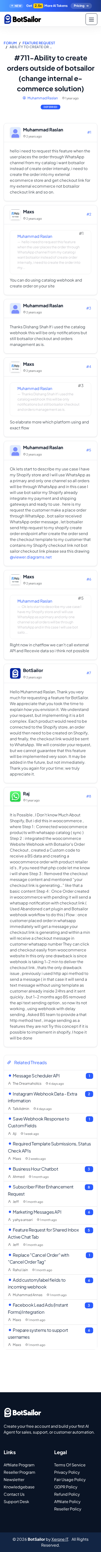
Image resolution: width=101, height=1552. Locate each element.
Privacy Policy (67, 1472)
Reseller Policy (67, 1508)
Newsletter (14, 1479)
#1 (89, 132)
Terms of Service (70, 1464)
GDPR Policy (65, 1486)
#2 (89, 214)
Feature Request (39, 43)
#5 (88, 450)
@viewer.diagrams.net (31, 556)
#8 (88, 796)
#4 (88, 366)
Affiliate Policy (67, 1501)
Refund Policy (67, 1494)
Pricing (79, 6)
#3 (88, 308)
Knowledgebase (19, 1486)
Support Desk (16, 1501)
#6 (89, 579)
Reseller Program (19, 1472)
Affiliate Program (19, 1464)
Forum (10, 43)
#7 (89, 673)
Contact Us (14, 1494)
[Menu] (91, 19)
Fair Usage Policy (70, 1479)
